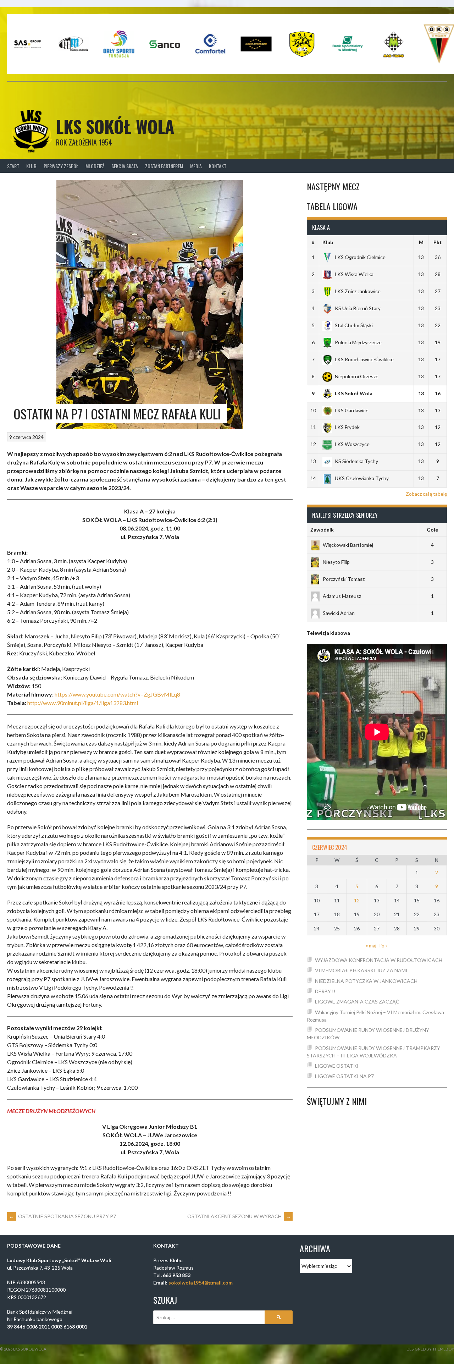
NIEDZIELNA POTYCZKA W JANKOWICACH (366, 981)
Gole (432, 530)
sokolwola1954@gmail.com (200, 1283)
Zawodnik (322, 530)
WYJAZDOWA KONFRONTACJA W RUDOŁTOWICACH (378, 960)
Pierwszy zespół (61, 166)
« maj (371, 945)
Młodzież (94, 166)
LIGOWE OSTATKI (337, 1066)
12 (357, 900)
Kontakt (217, 166)
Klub (31, 166)
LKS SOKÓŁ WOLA (115, 126)
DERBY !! (325, 991)
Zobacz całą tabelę (426, 494)
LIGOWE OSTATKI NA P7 (344, 1076)
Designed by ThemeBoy (430, 1349)
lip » (384, 945)
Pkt (437, 242)
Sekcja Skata (124, 166)
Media (196, 166)
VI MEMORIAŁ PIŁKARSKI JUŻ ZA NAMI (361, 970)
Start (13, 166)
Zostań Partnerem (164, 166)
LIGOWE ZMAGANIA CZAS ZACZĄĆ (357, 1002)
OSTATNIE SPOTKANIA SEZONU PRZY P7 (62, 1216)
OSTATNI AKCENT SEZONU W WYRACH (239, 1216)
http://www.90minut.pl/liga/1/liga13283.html (82, 702)
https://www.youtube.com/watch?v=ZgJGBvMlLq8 (117, 694)
